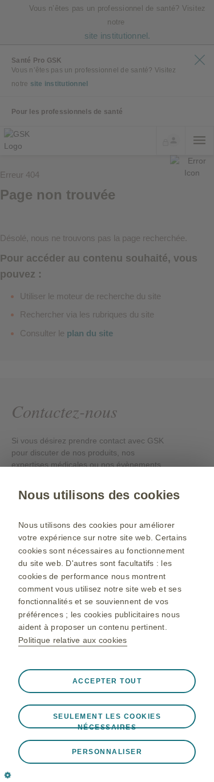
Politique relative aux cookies (72, 640)
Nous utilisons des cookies (99, 495)
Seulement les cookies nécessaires (107, 720)
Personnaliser (107, 752)
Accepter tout (107, 681)
